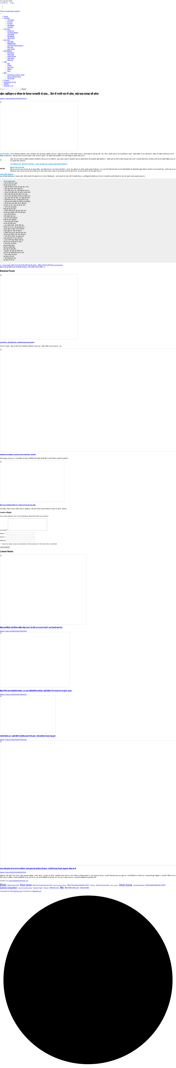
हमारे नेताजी (10, 53)
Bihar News (26, 885)
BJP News (92, 885)
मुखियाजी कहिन (11, 44)
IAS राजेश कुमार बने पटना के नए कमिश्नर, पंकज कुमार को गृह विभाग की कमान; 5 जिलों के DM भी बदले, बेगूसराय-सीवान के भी (38, 869)
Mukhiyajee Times (10, 82)
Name (2, 533)
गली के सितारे (11, 38)
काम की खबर (10, 78)
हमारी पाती (10, 60)
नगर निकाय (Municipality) (15, 45)
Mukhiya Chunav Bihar (102, 885)
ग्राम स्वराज (7, 29)
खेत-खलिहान (10, 25)
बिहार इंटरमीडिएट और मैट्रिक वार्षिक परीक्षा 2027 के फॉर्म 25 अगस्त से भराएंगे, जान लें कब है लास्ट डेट (31, 627)
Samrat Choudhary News (25, 888)
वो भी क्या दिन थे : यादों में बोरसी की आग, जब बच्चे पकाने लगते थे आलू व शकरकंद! (17, 342)
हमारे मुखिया (10, 42)
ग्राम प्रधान (7, 40)
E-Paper (6, 80)
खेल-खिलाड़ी (10, 36)
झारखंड (9, 66)
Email (2, 537)
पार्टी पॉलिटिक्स (8, 51)
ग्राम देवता (10, 27)
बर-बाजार (9, 24)
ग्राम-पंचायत (10, 20)
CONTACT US (8, 86)
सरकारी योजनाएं (11, 56)
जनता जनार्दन (11, 49)
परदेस (5, 62)
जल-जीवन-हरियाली (12, 33)
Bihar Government (13, 885)
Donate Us (4, 3)
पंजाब (8, 71)
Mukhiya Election (114, 885)
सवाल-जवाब (10, 58)
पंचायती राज (10, 31)
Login (12, 3)
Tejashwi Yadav (38, 888)
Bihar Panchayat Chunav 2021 (43, 885)
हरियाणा (9, 69)
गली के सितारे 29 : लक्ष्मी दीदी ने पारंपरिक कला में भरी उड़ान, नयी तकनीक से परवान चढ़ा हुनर (27, 736)
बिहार (8, 64)
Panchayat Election (139, 885)
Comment (4, 530)
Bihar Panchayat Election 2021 (78, 885)
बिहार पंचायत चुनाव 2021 (72, 888)
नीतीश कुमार (46, 888)
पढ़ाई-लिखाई (10, 34)
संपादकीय (6, 84)
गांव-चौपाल (7, 18)
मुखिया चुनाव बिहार (84, 888)
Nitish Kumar (125, 885)
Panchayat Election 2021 (155, 885)
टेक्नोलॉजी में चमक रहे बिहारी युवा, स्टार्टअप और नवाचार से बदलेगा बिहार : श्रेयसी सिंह (18, 454)
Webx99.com (36, 891)
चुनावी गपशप (10, 55)
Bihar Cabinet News (14, 77)
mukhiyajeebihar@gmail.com (18, 881)
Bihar (3, 884)
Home (6, 16)
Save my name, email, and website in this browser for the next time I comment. (29, 544)
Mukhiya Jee (17, 891)
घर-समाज (10, 22)
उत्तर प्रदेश (10, 67)
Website (3, 540)
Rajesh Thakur (5, 98)
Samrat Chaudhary (9, 887)
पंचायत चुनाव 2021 (54, 888)
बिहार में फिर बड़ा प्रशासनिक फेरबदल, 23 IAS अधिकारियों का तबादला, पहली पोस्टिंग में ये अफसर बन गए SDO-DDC (36, 691)
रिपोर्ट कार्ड (10, 47)
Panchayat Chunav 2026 (15, 75)
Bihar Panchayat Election (59, 885)
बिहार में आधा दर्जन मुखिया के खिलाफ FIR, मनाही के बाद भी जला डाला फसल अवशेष (17, 505)
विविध (5, 73)
